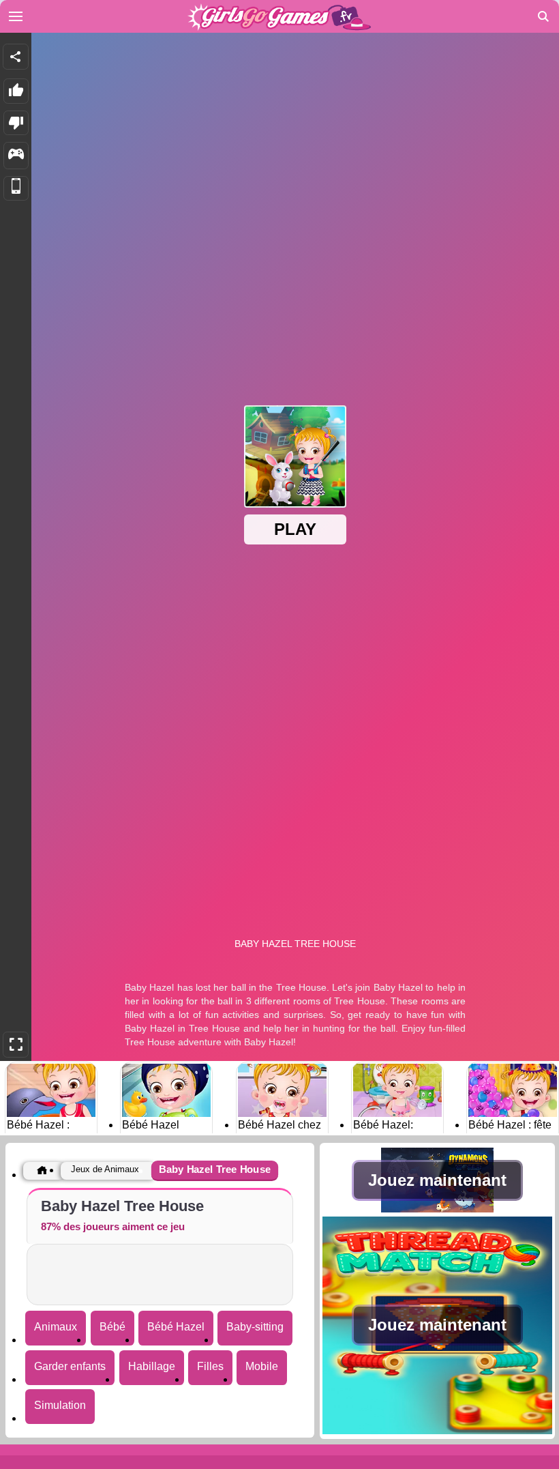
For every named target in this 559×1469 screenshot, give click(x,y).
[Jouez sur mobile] (16, 188)
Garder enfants (70, 1366)
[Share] (16, 57)
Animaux (55, 1327)
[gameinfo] (16, 155)
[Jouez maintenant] (437, 1209)
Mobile (261, 1366)
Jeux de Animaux (105, 1169)
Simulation (60, 1405)
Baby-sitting (255, 1327)
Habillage (151, 1366)
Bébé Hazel (176, 1327)
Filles (210, 1366)
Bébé (112, 1327)
